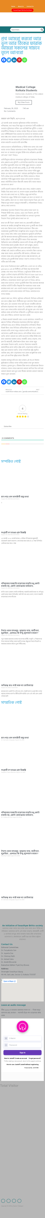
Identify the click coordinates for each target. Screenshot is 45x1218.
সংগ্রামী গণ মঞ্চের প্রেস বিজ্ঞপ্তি (13, 532)
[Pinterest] (19, 60)
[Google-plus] (22, 3)
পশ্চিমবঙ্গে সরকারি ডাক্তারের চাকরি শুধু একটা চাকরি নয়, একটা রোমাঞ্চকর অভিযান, (20, 585)
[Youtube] (26, 3)
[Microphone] (30, 3)
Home (13, 6)
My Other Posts (24, 102)
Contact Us (30, 6)
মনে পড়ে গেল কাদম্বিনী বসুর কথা (15, 496)
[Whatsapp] (24, 60)
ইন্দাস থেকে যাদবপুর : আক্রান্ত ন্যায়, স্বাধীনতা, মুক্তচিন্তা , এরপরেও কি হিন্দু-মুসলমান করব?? (20, 632)
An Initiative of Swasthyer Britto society (22, 925)
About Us (21, 6)
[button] (22, 10)
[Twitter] (18, 3)
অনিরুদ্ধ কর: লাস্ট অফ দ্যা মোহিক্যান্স (17, 685)
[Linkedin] (14, 60)
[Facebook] (14, 3)
